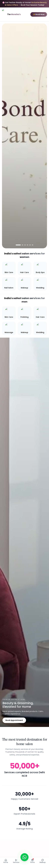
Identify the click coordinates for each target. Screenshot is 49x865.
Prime (32, 862)
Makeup (43, 862)
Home (5, 862)
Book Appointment (14, 720)
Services (16, 862)
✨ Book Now (38, 14)
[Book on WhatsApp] (24, 857)
